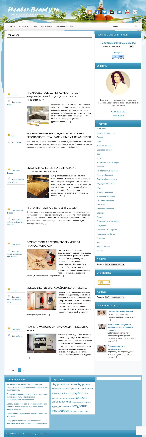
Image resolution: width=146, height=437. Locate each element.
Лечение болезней (105, 175)
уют (21, 222)
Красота (100, 166)
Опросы (100, 212)
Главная (11, 26)
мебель (10, 104)
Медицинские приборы (106, 183)
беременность (70, 393)
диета (86, 393)
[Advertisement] (49, 66)
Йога (99, 158)
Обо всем (16, 170)
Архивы (100, 264)
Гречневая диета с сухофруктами (116, 347)
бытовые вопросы (14, 254)
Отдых (100, 217)
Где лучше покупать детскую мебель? (52, 207)
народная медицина (83, 402)
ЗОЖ (99, 154)
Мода (99, 187)
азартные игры (57, 393)
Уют (22, 210)
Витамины (101, 128)
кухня (18, 102)
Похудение (46, 26)
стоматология (76, 411)
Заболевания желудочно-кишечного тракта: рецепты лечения (120, 327)
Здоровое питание (28, 26)
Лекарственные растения (107, 170)
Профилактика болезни (107, 233)
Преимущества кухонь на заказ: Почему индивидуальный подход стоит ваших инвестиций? (53, 96)
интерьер (20, 179)
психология (60, 410)
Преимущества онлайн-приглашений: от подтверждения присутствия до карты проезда (27, 422)
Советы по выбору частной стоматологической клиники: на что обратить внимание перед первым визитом (27, 406)
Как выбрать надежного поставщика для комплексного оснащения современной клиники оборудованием (27, 387)
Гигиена (100, 137)
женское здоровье (58, 398)
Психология (102, 238)
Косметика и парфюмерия (108, 162)
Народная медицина (105, 200)
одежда (56, 406)
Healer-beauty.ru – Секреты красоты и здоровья (32, 434)
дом (8, 256)
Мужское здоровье (105, 191)
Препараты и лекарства (107, 229)
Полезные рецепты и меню (108, 221)
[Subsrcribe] (89, 14)
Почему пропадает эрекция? (121, 311)
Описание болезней (105, 208)
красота (81, 397)
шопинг (10, 224)
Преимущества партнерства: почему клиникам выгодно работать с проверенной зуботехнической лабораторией (27, 397)
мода (74, 402)
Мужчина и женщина (106, 196)
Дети (99, 141)
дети (79, 392)
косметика (70, 398)
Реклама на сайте (64, 26)
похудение (80, 405)
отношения (65, 406)
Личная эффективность (107, 179)
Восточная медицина (106, 133)
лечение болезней (62, 401)
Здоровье (83, 384)
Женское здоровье (105, 145)
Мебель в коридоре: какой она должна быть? (57, 287)
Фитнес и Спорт (103, 246)
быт (17, 251)
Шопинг (15, 95)
